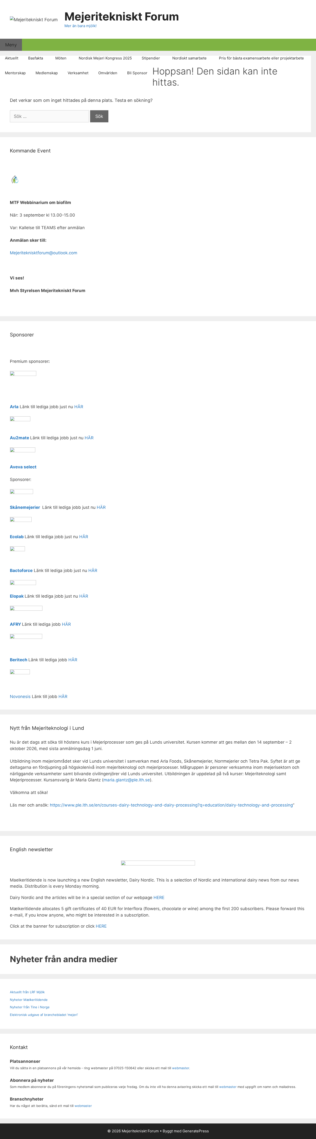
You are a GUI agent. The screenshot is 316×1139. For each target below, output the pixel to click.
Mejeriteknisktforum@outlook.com (43, 252)
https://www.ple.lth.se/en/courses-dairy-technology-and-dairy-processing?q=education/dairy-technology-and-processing (171, 805)
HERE (159, 897)
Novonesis (20, 696)
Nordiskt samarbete (189, 58)
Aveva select (24, 466)
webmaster (180, 1068)
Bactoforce (21, 570)
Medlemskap (47, 73)
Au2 (14, 437)
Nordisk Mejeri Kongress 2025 (105, 58)
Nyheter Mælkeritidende (29, 1000)
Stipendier (151, 58)
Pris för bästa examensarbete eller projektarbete (261, 58)
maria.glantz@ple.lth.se (126, 779)
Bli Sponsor (137, 73)
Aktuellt (11, 58)
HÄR (78, 406)
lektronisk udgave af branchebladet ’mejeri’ (45, 1015)
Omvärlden (107, 73)
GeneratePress (195, 1131)
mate (24, 437)
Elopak (17, 596)
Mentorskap (15, 73)
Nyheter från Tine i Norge (30, 1007)
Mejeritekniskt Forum (121, 16)
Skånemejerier (25, 507)
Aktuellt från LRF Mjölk (27, 992)
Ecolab (17, 536)
